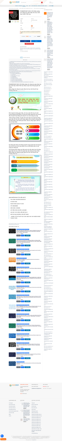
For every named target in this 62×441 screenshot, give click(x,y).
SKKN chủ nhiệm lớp (35, 412)
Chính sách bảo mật (12, 404)
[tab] (21, 57)
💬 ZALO (22, 235)
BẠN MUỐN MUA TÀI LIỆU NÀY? (14, 72)
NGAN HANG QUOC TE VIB (15, 75)
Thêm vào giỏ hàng (29, 43)
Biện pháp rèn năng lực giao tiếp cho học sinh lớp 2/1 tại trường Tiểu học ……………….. (21, 63)
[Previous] (10, 15)
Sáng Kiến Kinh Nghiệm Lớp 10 (16, 437)
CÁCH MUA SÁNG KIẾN (26, 57)
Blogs (10, 414)
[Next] (17, 15)
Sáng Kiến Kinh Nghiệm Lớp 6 (46, 436)
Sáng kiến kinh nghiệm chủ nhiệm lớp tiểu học (36, 438)
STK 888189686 (13, 76)
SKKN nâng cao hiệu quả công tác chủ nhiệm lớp (33, 223)
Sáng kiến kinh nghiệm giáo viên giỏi (16, 436)
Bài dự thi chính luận (35, 404)
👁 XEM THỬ (18, 235)
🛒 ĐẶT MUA (27, 235)
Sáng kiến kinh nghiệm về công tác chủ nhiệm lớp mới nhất (18, 223)
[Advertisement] (31, 377)
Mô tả (21, 57)
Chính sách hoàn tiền (12, 406)
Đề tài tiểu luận (34, 406)
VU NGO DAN (13, 74)
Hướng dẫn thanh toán (12, 409)
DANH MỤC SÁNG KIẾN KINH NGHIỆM (36, 431)
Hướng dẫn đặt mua (35, 433)
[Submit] (42, 2)
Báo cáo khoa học (34, 407)
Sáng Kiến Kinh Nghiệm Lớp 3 (36, 420)
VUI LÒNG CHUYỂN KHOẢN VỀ (15, 73)
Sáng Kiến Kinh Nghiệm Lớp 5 (23, 438)
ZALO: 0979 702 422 (23, 46)
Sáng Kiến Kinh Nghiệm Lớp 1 (36, 417)
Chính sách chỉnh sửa (12, 407)
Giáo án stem (34, 409)
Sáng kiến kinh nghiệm (13, 8)
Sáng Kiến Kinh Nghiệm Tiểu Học (26, 8)
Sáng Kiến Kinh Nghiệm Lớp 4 (36, 422)
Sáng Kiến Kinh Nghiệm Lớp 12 (35, 437)
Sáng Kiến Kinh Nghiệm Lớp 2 (40, 8)
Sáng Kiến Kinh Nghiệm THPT (36, 427)
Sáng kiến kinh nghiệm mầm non (36, 414)
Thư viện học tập (11, 412)
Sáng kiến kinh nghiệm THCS (36, 425)
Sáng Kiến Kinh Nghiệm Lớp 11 (26, 437)
